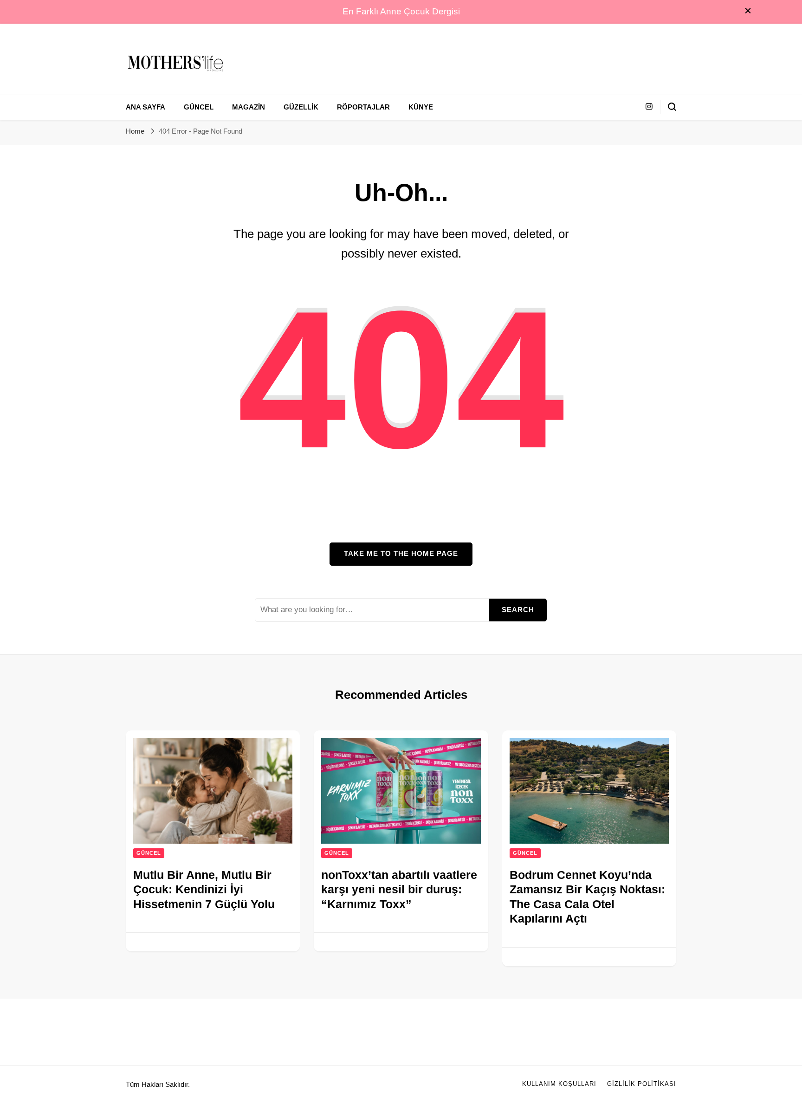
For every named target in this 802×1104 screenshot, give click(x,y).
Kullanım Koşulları (559, 1084)
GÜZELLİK (301, 107)
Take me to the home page (401, 553)
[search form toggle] (672, 107)
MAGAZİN (248, 107)
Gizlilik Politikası (641, 1084)
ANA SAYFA (145, 107)
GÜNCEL (198, 107)
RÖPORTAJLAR (363, 107)
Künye (420, 107)
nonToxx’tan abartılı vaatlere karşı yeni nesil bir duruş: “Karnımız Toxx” (399, 889)
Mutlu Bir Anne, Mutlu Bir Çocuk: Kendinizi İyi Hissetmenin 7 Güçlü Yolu (204, 889)
